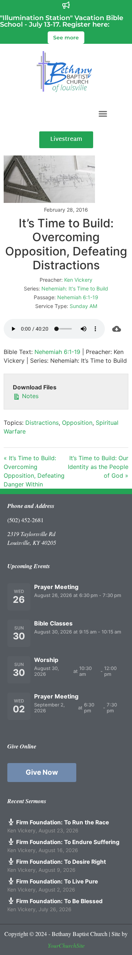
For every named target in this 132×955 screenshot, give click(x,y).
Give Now (42, 772)
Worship (46, 659)
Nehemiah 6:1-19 (77, 297)
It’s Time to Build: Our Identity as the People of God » (98, 466)
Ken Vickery (78, 280)
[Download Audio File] (116, 329)
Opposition (77, 422)
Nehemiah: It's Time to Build (74, 288)
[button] (103, 113)
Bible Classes (53, 623)
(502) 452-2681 (25, 520)
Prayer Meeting (56, 586)
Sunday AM (83, 306)
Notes (29, 396)
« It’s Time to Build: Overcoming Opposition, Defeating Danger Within (34, 471)
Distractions (42, 422)
